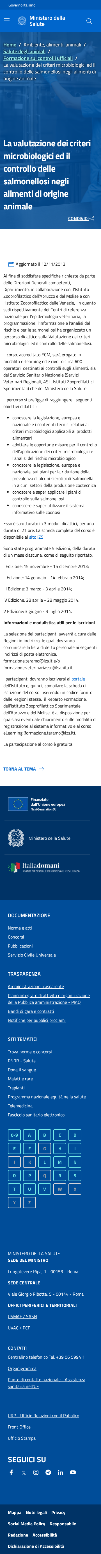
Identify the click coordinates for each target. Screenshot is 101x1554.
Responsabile (63, 1523)
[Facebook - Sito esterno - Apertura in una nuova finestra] (11, 1471)
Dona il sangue (22, 1069)
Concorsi (16, 936)
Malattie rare (20, 1078)
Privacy (58, 1512)
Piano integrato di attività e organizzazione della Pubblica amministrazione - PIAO (49, 999)
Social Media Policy (26, 1523)
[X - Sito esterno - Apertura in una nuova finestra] (23, 1472)
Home (9, 44)
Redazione (18, 1534)
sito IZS (36, 537)
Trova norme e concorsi (30, 1051)
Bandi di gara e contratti (31, 1011)
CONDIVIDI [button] (78, 218)
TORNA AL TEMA (19, 768)
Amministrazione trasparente (36, 986)
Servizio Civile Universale (32, 954)
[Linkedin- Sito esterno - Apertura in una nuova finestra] (60, 1471)
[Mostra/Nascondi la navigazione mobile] (6, 20)
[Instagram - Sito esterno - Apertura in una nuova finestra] (36, 1471)
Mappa (14, 1512)
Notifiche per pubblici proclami (37, 1020)
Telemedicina (20, 1105)
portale (78, 678)
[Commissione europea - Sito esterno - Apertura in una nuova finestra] (37, 804)
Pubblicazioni (20, 945)
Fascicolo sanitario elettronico (36, 1114)
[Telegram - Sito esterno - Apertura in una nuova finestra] (48, 1471)
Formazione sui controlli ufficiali (38, 58)
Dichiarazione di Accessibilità (36, 1546)
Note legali (36, 1512)
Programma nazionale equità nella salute (47, 1096)
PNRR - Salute (22, 1060)
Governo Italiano (21, 5)
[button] (89, 20)
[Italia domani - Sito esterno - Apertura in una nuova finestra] (47, 867)
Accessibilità (45, 1534)
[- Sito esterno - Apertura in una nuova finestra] (73, 1471)
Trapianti (16, 1087)
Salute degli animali (24, 51)
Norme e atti (20, 927)
